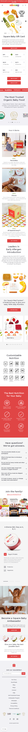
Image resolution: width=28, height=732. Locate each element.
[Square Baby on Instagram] (13, 719)
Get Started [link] (14, 240)
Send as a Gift (14, 82)
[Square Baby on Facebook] (10, 719)
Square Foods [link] (15, 723)
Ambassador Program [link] (14, 698)
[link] (14, 5)
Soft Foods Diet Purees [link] (14, 695)
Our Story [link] (14, 679)
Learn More (14, 630)
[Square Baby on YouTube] (17, 719)
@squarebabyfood (14, 494)
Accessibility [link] (14, 703)
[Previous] (2, 21)
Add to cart (14, 78)
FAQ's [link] (14, 687)
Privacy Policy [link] (14, 705)
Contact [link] (14, 690)
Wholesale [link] (14, 700)
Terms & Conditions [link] (14, 708)
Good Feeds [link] (14, 682)
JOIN (23, 673)
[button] (2, 5)
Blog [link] (14, 684)
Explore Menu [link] (14, 309)
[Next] (26, 21)
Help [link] (14, 692)
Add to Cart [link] (14, 48)
